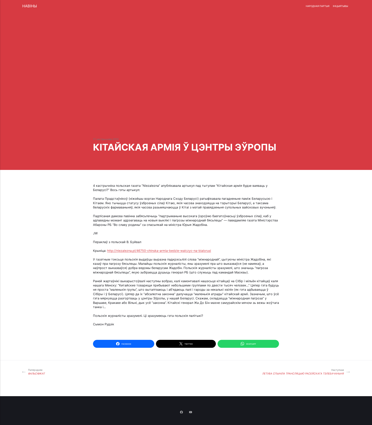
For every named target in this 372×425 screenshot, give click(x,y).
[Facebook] (181, 412)
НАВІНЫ (29, 6)
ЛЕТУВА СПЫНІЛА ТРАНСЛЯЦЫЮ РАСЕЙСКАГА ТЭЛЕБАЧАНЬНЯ (303, 371)
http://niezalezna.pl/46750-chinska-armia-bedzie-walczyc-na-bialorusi (159, 251)
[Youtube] (191, 412)
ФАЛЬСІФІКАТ (36, 371)
